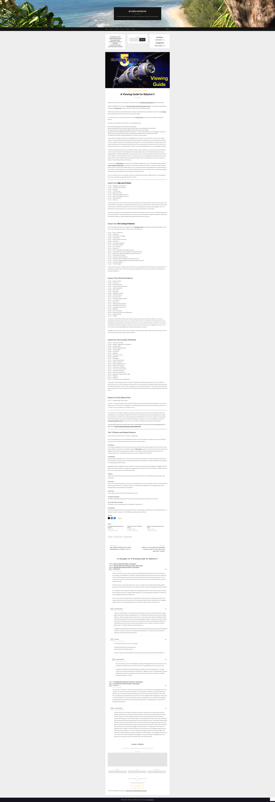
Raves (130, 90)
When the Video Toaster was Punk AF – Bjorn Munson (126, 567)
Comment (137, 751)
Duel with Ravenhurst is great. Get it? (120, 548)
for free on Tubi (139, 117)
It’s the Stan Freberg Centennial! (115, 46)
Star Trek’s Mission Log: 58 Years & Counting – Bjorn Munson (128, 565)
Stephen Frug (116, 569)
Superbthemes (150, 799)
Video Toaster (138, 449)
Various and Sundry (140, 90)
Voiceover (127, 29)
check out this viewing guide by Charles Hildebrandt (128, 426)
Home (106, 29)
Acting (122, 29)
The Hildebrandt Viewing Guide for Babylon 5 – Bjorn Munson (128, 681)
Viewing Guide (127, 536)
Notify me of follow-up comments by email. (137, 778)
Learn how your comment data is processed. (136, 790)
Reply (166, 569)
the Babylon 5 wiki (138, 227)
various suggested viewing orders (116, 165)
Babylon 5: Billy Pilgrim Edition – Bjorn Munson (125, 563)
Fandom (110, 536)
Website (157, 769)
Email (137, 769)
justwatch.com (117, 108)
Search (137, 36)
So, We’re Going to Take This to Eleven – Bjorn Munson (127, 683)
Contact (133, 29)
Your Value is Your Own (115, 36)
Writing (111, 29)
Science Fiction (118, 536)
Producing (116, 29)
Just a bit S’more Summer (115, 44)
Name (117, 769)
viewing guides (119, 163)
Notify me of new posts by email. (137, 782)
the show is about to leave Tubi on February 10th (138, 106)
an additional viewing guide (146, 102)
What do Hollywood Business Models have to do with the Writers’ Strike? (153, 549)
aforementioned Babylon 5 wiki (115, 420)
